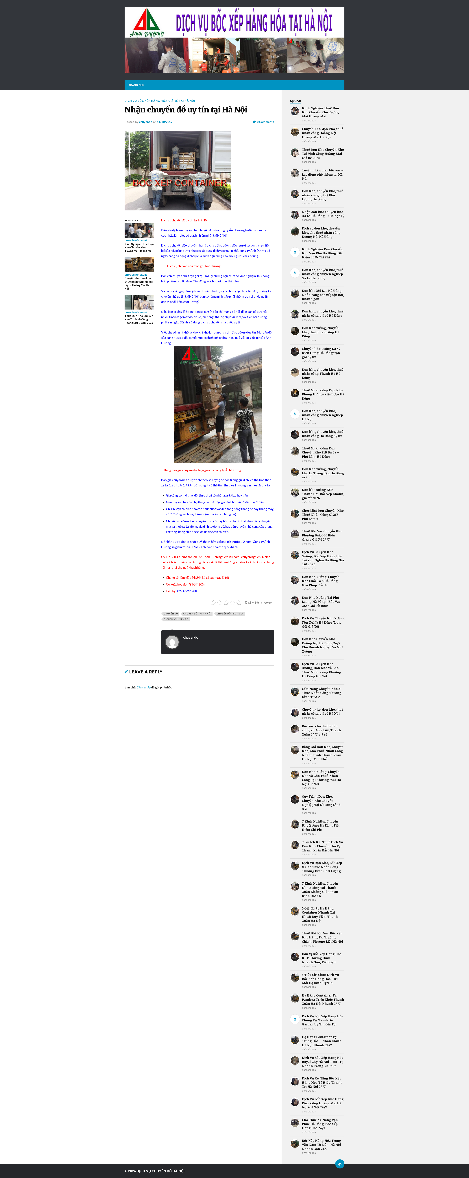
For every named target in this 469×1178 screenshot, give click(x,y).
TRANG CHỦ (136, 85)
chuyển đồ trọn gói (230, 613)
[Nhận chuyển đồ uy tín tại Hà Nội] (199, 170)
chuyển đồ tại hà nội (197, 613)
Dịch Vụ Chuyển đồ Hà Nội (161, 1171)
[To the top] (339, 1163)
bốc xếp (237, 502)
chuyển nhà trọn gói (195, 470)
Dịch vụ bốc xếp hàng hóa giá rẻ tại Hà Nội (160, 100)
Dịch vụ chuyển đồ (173, 245)
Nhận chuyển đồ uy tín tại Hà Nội (186, 110)
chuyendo (145, 121)
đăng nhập (144, 687)
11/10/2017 (164, 121)
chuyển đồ (171, 613)
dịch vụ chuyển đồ (176, 619)
